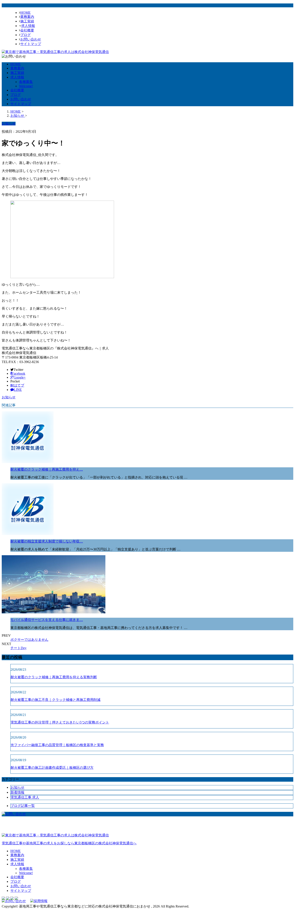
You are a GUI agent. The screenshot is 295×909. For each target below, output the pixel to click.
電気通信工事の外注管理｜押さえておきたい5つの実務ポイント (60, 722)
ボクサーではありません (29, 639)
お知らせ (9, 397)
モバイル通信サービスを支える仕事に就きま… (46, 620)
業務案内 (27, 17)
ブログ (25, 35)
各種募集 (26, 82)
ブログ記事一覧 (23, 806)
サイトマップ (30, 44)
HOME (25, 12)
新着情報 (17, 792)
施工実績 (27, 21)
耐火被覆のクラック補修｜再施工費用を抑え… (46, 469)
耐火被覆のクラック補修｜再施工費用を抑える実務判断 (54, 677)
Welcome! (26, 86)
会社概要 (27, 30)
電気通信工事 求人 (25, 797)
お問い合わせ (30, 39)
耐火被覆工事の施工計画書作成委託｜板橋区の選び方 (52, 767)
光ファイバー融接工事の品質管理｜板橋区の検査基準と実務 (57, 745)
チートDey (18, 648)
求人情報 (28, 26)
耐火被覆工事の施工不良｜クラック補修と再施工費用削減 (55, 700)
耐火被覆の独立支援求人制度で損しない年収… (46, 541)
